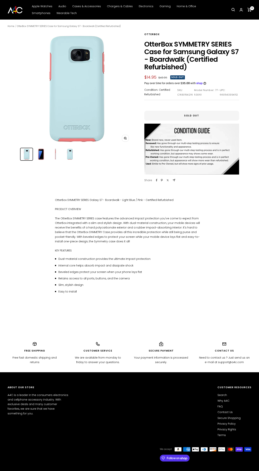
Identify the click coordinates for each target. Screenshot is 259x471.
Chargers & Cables (120, 6)
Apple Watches (42, 6)
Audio (62, 6)
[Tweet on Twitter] (167, 180)
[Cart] (249, 10)
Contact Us (225, 412)
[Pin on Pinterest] (162, 180)
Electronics (146, 6)
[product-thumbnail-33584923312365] (69, 154)
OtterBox (152, 34)
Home (11, 26)
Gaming (165, 6)
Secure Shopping (229, 418)
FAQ (220, 406)
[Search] (233, 9)
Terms (221, 435)
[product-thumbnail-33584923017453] (41, 154)
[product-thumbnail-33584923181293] (55, 154)
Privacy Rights (226, 429)
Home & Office (186, 6)
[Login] (241, 9)
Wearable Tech (67, 13)
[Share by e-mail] (174, 180)
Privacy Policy (226, 424)
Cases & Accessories (86, 6)
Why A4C (223, 401)
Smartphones (41, 13)
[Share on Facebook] (156, 180)
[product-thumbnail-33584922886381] (26, 154)
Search (222, 395)
